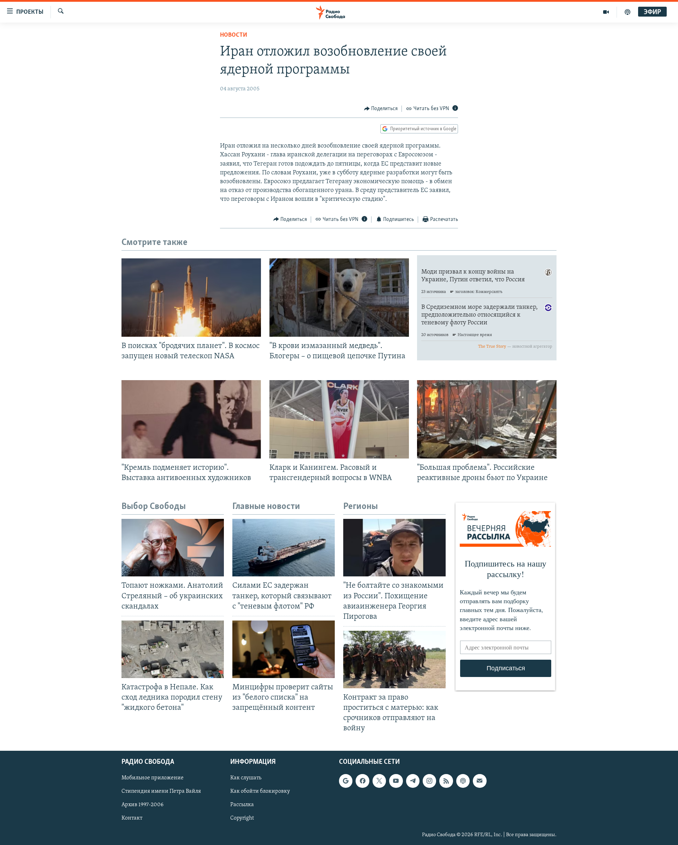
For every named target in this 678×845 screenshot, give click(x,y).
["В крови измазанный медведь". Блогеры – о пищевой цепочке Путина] (339, 297)
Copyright (242, 818)
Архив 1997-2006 (142, 805)
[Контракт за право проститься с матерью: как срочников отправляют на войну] (394, 659)
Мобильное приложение (152, 778)
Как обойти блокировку (260, 791)
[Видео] (606, 12)
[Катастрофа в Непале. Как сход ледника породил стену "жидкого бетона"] (172, 649)
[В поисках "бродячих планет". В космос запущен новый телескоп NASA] (191, 297)
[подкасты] (627, 12)
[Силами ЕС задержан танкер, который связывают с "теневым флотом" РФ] (283, 547)
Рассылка (242, 805)
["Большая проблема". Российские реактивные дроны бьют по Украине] (487, 419)
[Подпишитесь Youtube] (396, 780)
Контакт (131, 818)
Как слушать (245, 778)
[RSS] (446, 780)
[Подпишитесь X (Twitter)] (379, 780)
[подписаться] (479, 780)
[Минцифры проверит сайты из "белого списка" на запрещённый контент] (283, 649)
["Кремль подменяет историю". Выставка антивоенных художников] (191, 419)
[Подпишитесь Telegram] (413, 780)
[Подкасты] (463, 780)
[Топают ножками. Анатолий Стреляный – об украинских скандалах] (172, 547)
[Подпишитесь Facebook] (362, 780)
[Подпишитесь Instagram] (429, 780)
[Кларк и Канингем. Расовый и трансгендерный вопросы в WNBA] (339, 419)
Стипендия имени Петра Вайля (161, 791)
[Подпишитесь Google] (345, 780)
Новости (233, 35)
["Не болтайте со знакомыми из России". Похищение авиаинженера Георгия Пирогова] (394, 547)
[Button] (381, 108)
